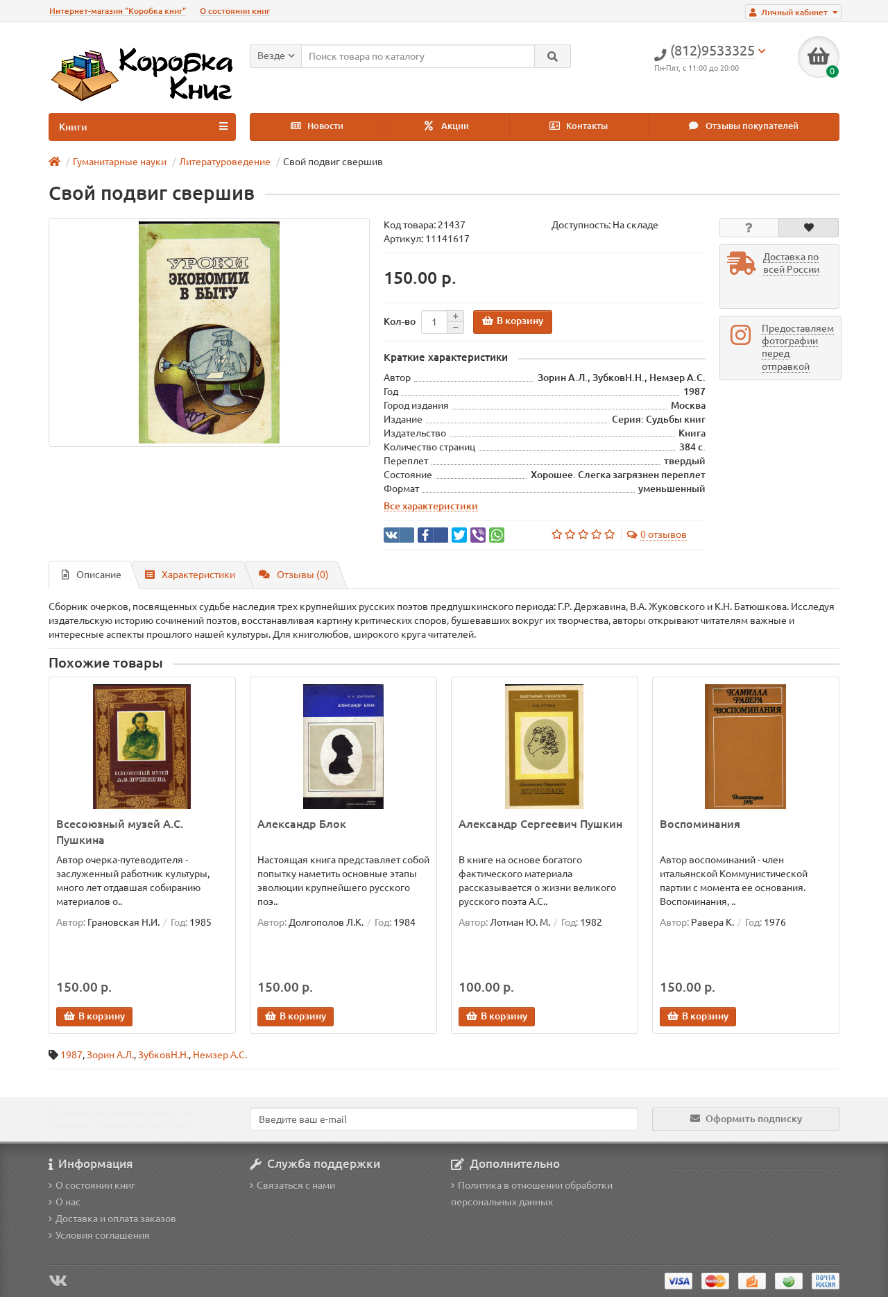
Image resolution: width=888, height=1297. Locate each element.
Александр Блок (301, 823)
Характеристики (198, 574)
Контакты (586, 126)
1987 (71, 1054)
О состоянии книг (235, 10)
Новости (324, 126)
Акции (454, 126)
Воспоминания (700, 823)
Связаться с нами (296, 1185)
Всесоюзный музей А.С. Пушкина (119, 831)
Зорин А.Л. (110, 1054)
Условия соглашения (103, 1235)
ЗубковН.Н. (163, 1054)
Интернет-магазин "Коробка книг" (117, 10)
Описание (98, 574)
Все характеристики (431, 505)
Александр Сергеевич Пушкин (540, 823)
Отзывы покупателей (751, 126)
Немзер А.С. (220, 1054)
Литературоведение (225, 161)
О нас (68, 1201)
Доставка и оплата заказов (116, 1218)
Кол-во (400, 321)
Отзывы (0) (303, 574)
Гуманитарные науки (119, 161)
